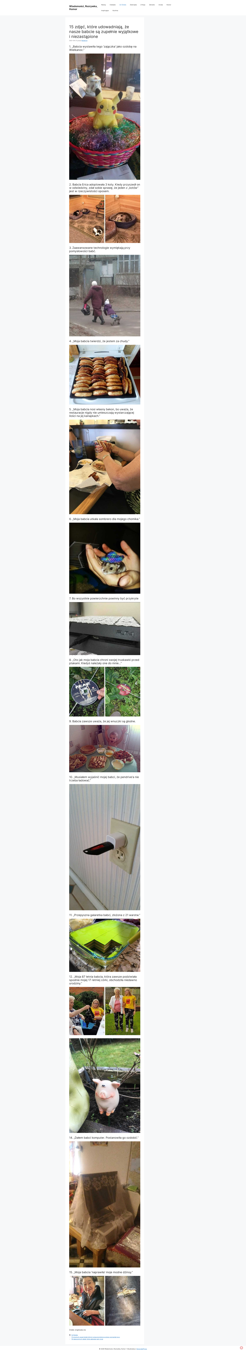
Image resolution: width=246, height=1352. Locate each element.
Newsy (103, 5)
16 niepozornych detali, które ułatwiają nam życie (87, 1339)
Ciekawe (113, 5)
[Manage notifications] (241, 1347)
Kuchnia (115, 10)
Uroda (161, 5)
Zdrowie (152, 5)
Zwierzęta (133, 5)
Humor (169, 5)
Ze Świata (122, 5)
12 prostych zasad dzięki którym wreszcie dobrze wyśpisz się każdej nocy (95, 1337)
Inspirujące (105, 10)
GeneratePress (142, 1349)
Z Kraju (142, 5)
